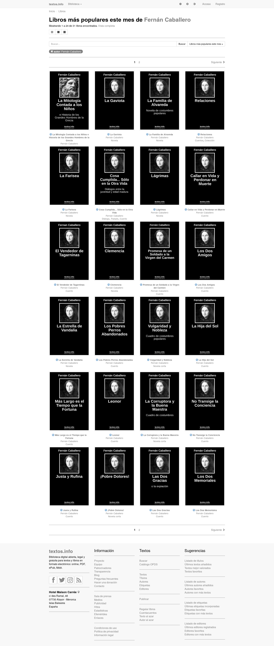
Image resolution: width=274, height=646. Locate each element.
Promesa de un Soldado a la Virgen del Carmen (161, 286)
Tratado (114, 218)
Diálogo (106, 218)
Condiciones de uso (105, 628)
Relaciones (206, 134)
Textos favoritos (193, 571)
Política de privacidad (106, 631)
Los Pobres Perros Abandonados (116, 359)
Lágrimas (161, 209)
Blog (96, 575)
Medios (98, 600)
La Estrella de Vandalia (71, 359)
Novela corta (159, 366)
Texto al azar (146, 616)
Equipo (98, 564)
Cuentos (199, 140)
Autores (143, 581)
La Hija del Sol (206, 359)
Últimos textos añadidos (198, 564)
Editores (144, 589)
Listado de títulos (194, 560)
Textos (143, 574)
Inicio (52, 11)
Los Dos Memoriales (206, 510)
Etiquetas (144, 585)
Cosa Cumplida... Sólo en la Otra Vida (116, 211)
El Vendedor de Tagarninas (71, 284)
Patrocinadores (102, 568)
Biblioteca (74, 4)
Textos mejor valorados (198, 568)
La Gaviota (116, 134)
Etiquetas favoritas (195, 610)
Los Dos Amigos (206, 284)
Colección (210, 140)
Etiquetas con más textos (199, 613)
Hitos (97, 607)
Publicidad (100, 603)
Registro (220, 4)
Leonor (115, 435)
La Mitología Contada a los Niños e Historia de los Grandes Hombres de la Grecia (69, 137)
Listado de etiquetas (196, 602)
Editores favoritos (194, 631)
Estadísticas (101, 610)
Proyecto (99, 560)
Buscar (143, 560)
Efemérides (100, 614)
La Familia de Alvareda (161, 134)
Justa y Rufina (70, 510)
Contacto (99, 586)
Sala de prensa (102, 596)
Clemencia (115, 284)
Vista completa (106, 26)
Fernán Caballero (167, 19)
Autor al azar (146, 620)
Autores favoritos (194, 589)
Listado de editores (195, 623)
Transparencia (102, 571)
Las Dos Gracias (161, 510)
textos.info (61, 551)
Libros (62, 11)
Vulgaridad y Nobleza (161, 359)
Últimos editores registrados (200, 627)
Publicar (144, 599)
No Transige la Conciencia (206, 435)
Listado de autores (195, 581)
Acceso (206, 4)
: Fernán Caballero (67, 51)
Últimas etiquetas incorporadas (202, 606)
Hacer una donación (105, 582)
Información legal (104, 635)
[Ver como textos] (64, 32)
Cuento (123, 218)
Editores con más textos (198, 634)
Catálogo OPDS (148, 564)
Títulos (143, 578)
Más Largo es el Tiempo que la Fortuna (71, 437)
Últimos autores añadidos (199, 585)
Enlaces (98, 618)
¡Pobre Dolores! (116, 510)
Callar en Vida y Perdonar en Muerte (206, 209)
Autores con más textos (198, 592)
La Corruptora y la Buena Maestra (161, 435)
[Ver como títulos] (58, 32)
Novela (114, 140)
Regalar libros (147, 609)
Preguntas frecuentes (106, 578)
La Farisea (70, 209)
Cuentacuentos (148, 613)
